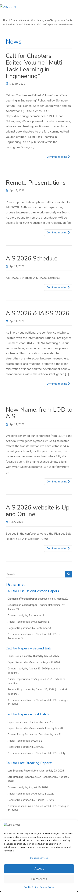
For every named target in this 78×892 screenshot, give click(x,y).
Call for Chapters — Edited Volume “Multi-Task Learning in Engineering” (35, 66)
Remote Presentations (36, 183)
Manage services (39, 857)
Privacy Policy (47, 887)
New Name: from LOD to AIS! (39, 413)
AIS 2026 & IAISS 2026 (37, 313)
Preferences (39, 879)
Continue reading (57, 157)
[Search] (68, 574)
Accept (39, 868)
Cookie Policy (31, 887)
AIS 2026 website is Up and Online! (37, 510)
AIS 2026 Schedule (32, 258)
